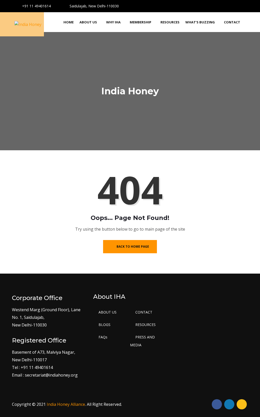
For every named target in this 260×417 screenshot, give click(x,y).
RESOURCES (145, 324)
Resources (170, 22)
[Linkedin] (244, 5)
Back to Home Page (132, 246)
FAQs (103, 337)
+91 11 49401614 (36, 6)
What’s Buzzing (200, 22)
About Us (88, 22)
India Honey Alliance (66, 404)
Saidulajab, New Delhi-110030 (94, 6)
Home (68, 22)
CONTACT (143, 312)
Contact (232, 22)
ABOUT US (108, 312)
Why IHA (113, 22)
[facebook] (226, 5)
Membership (140, 22)
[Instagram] (235, 5)
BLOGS (104, 324)
